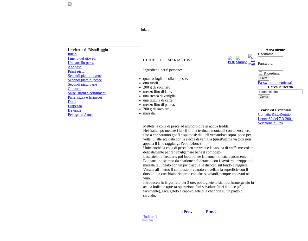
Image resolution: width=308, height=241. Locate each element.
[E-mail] (251, 59)
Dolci (72, 102)
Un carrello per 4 (81, 63)
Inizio (72, 54)
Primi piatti (76, 71)
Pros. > (212, 211)
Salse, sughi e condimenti (87, 93)
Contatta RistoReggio (274, 114)
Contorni (74, 89)
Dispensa (75, 106)
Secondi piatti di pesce (85, 80)
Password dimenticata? (275, 83)
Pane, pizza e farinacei (85, 97)
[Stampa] (241, 59)
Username (265, 54)
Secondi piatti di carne (85, 76)
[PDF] (231, 59)
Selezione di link (270, 123)
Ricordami (272, 73)
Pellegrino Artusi (80, 115)
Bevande (74, 110)
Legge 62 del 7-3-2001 (275, 119)
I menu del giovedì (82, 58)
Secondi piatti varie (82, 84)
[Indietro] (149, 217)
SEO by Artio (147, 220)
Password (265, 63)
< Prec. (186, 211)
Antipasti (75, 67)
